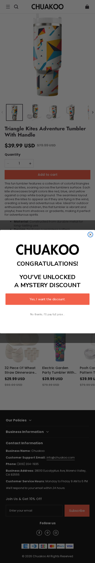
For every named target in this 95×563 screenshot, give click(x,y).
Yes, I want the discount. (47, 299)
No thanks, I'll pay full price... (47, 314)
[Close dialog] (90, 234)
